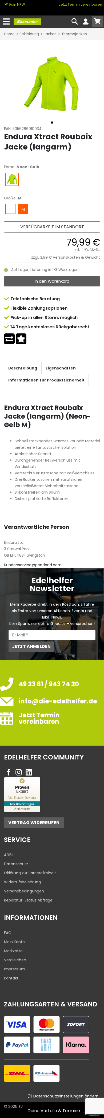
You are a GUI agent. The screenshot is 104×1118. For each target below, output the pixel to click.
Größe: (10, 198)
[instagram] (18, 772)
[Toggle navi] (6, 22)
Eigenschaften (61, 368)
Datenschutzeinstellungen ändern (65, 1096)
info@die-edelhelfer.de (58, 701)
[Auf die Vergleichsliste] (9, 338)
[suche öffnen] (75, 22)
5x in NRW (16, 4)
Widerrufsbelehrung (22, 882)
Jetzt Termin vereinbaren (80, 4)
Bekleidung (29, 34)
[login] (86, 22)
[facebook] (8, 772)
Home (9, 34)
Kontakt (11, 978)
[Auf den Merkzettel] (21, 338)
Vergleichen (15, 960)
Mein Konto (14, 941)
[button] (52, 122)
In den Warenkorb (52, 281)
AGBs (8, 854)
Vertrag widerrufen (33, 823)
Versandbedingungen (24, 891)
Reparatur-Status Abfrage (28, 900)
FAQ (7, 932)
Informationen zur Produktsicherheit (46, 380)
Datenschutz (16, 864)
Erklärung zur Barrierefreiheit (30, 873)
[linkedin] (28, 772)
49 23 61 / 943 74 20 (49, 684)
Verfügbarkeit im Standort (52, 227)
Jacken (50, 34)
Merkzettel (13, 951)
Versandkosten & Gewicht (76, 257)
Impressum (14, 969)
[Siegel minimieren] (37, 780)
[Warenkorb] (97, 21)
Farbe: (9, 167)
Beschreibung (22, 368)
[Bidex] (52, 84)
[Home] (27, 21)
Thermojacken (74, 34)
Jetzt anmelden (31, 646)
